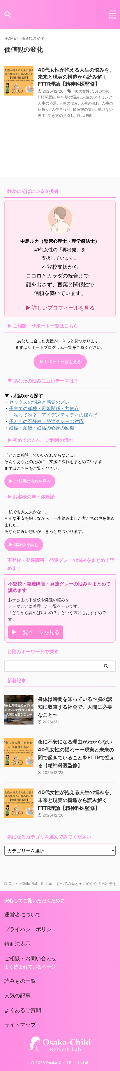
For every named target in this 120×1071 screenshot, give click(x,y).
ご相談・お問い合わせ (30, 958)
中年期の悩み (68, 97)
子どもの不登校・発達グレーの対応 (46, 421)
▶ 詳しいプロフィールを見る (60, 308)
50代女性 (100, 91)
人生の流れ (89, 103)
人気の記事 (17, 995)
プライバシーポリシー (30, 929)
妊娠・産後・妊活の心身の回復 (41, 428)
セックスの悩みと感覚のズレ (39, 402)
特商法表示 (17, 944)
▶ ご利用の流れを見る (30, 481)
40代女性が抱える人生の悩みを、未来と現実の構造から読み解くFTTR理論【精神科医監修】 (76, 77)
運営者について (22, 914)
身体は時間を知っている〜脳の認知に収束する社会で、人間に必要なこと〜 (75, 707)
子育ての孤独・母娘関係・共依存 (44, 408)
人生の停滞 (47, 103)
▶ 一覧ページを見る (36, 632)
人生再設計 (61, 109)
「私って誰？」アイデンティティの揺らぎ (53, 415)
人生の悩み (68, 103)
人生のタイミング (97, 97)
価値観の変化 (84, 109)
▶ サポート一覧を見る (60, 361)
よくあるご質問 (22, 1010)
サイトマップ (20, 1025)
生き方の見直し (61, 115)
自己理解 (84, 115)
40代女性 (82, 91)
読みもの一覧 (20, 981)
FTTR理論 (46, 97)
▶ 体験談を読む (23, 544)
